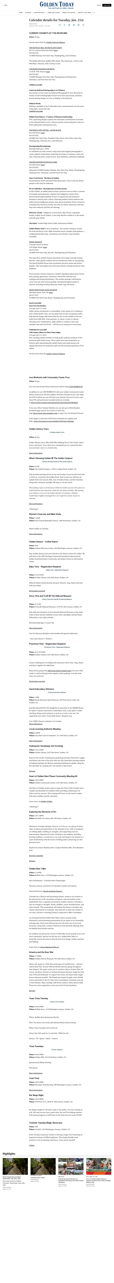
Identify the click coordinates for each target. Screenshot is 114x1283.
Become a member (36, 855)
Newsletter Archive (68, 12)
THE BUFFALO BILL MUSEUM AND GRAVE (45, 47)
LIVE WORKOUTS (75, 386)
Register (32, 771)
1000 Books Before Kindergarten (59, 670)
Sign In (99, 5)
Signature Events (39, 12)
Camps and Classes (54, 12)
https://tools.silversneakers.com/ (45, 413)
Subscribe (107, 5)
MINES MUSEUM (35, 242)
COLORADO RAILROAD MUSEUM (41, 69)
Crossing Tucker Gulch (38, 1177)
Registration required (37, 591)
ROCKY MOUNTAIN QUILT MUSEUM (43, 290)
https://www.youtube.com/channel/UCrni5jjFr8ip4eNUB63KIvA (54, 402)
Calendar (28, 12)
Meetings (61, 1176)
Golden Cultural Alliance (55, 42)
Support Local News (84, 12)
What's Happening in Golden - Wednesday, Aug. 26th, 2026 (12, 1177)
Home (20, 12)
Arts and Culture (91, 1176)
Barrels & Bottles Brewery (52, 891)
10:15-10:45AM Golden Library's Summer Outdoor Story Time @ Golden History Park (98, 1180)
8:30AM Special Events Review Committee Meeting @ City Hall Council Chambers (70, 1180)
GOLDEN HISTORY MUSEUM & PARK (43, 162)
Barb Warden (33, 24)
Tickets (32, 1145)
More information (35, 453)
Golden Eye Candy (36, 1175)
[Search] (94, 12)
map (55, 50)
